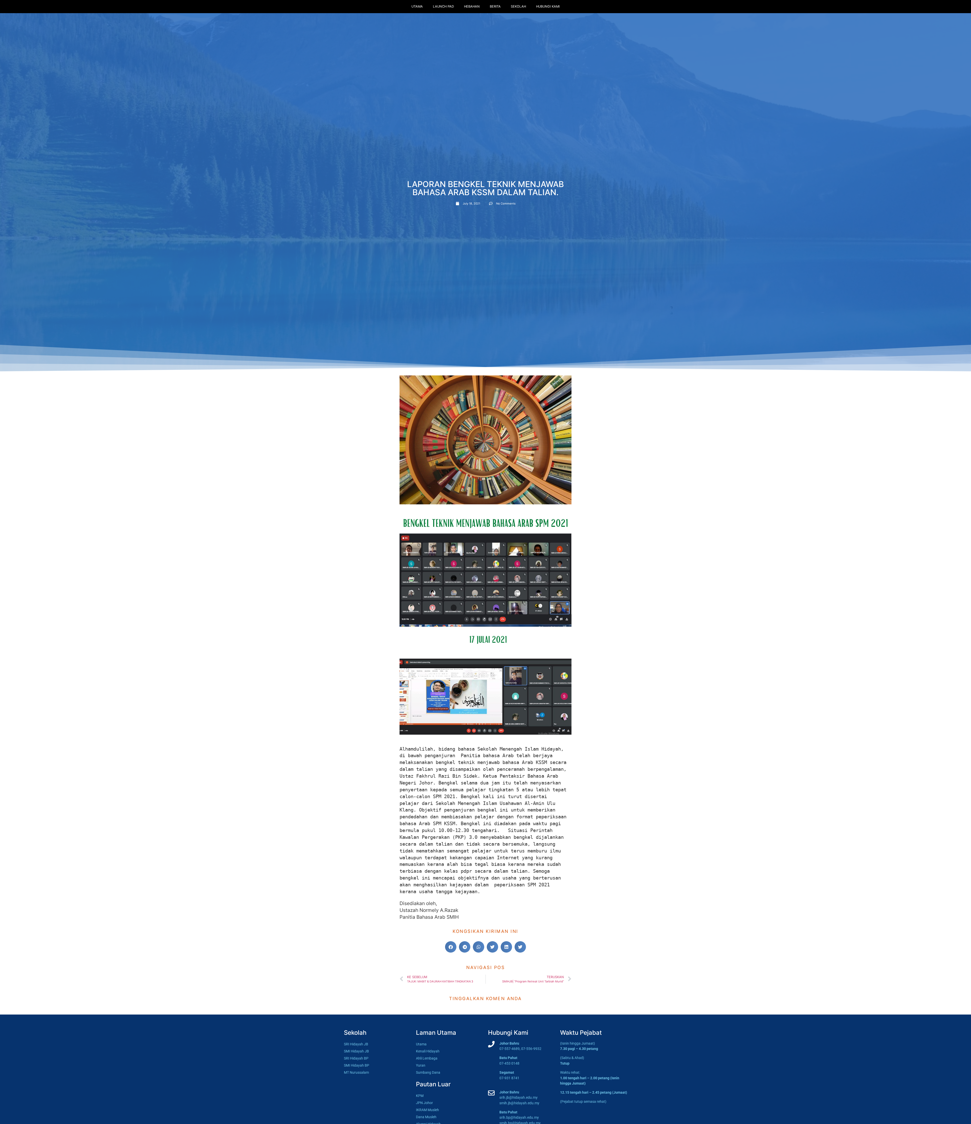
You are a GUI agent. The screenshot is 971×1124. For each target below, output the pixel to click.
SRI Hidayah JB (356, 1044)
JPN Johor (424, 1103)
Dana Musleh (426, 1117)
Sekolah (518, 6)
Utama (417, 6)
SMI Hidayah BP (356, 1065)
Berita (495, 6)
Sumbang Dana (428, 1072)
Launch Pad (443, 6)
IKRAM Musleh (427, 1110)
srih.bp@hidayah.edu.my (519, 1117)
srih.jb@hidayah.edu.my (518, 1097)
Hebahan (472, 6)
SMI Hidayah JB (356, 1051)
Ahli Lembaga (426, 1058)
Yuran (420, 1065)
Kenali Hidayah (427, 1051)
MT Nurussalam (356, 1072)
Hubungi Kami (548, 6)
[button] (450, 947)
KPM (420, 1096)
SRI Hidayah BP (356, 1058)
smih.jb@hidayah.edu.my (519, 1103)
